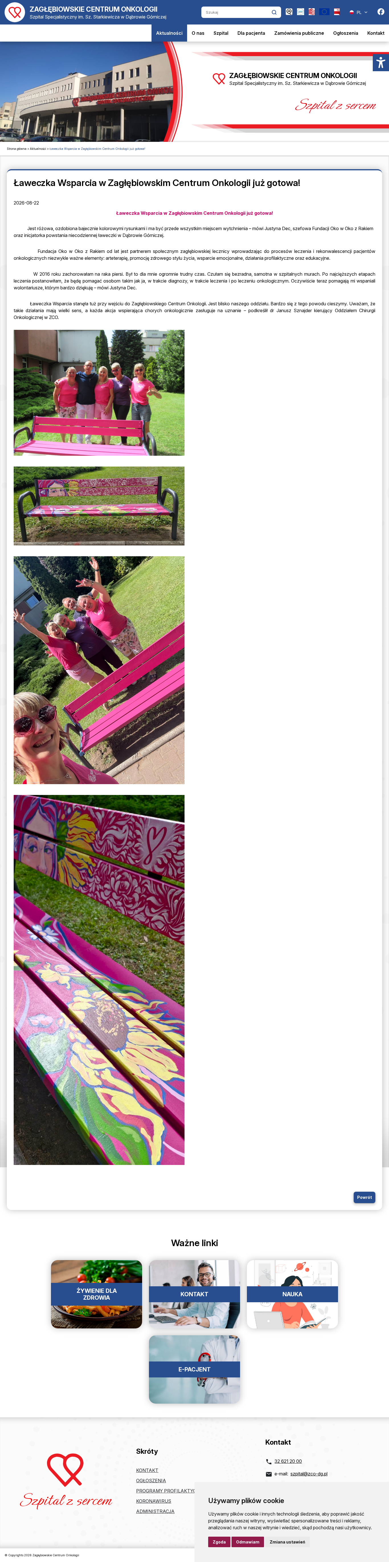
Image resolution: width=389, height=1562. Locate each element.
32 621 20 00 (288, 1461)
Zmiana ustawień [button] (287, 1541)
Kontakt (375, 33)
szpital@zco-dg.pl (308, 1474)
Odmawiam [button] (247, 1541)
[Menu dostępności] (381, 62)
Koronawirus (153, 1501)
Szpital (221, 33)
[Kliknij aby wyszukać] (274, 12)
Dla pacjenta (251, 33)
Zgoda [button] (219, 1541)
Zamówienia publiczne (299, 33)
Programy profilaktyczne (170, 1491)
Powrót (364, 1197)
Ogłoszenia (345, 33)
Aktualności (169, 33)
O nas (198, 33)
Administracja (155, 1511)
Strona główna (16, 148)
